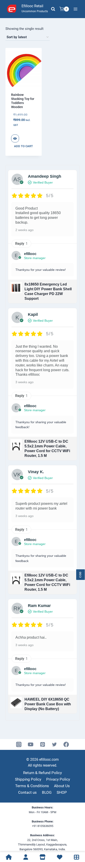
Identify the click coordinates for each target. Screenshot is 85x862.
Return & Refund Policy (42, 772)
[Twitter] (54, 744)
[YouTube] (30, 744)
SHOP (62, 792)
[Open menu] (75, 8)
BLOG (47, 792)
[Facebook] (66, 744)
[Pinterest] (42, 744)
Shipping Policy (28, 779)
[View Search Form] (53, 9)
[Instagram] (18, 744)
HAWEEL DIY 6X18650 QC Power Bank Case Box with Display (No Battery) (47, 704)
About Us (62, 786)
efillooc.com (48, 759)
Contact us (27, 792)
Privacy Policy (58, 779)
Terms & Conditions (32, 786)
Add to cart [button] (23, 146)
